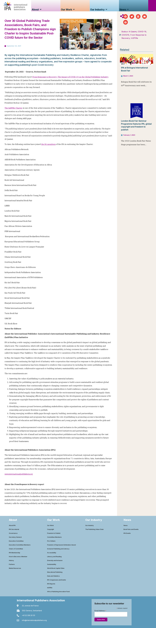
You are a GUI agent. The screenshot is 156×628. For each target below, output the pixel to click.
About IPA (12, 525)
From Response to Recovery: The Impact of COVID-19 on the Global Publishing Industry (70, 77)
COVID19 (125, 35)
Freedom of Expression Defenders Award (61, 545)
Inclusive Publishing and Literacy (58, 549)
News (126, 525)
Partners (12, 564)
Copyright (50, 529)
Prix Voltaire (51, 541)
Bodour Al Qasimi (129, 31)
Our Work (50, 525)
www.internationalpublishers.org (19, 474)
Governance (13, 533)
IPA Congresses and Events (56, 580)
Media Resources (15, 568)
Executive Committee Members (19, 545)
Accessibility (51, 553)
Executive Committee (16, 541)
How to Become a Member (18, 556)
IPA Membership (14, 553)
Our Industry (89, 525)
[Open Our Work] (74, 9)
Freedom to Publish (53, 533)
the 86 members (48, 144)
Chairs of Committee (16, 549)
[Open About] (40, 9)
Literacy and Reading (54, 556)
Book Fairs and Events (131, 529)
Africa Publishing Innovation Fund (58, 591)
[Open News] (128, 9)
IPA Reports (51, 584)
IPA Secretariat (14, 529)
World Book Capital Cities (55, 568)
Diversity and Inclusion (54, 560)
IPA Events (127, 533)
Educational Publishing (54, 572)
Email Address (100, 611)
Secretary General (15, 537)
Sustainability (51, 564)
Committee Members (54, 537)
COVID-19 (142, 31)
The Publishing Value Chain (94, 529)
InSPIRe (134, 38)
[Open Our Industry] (106, 9)
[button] (125, 16)
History (11, 560)
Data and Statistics (53, 576)
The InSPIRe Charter (13, 108)
